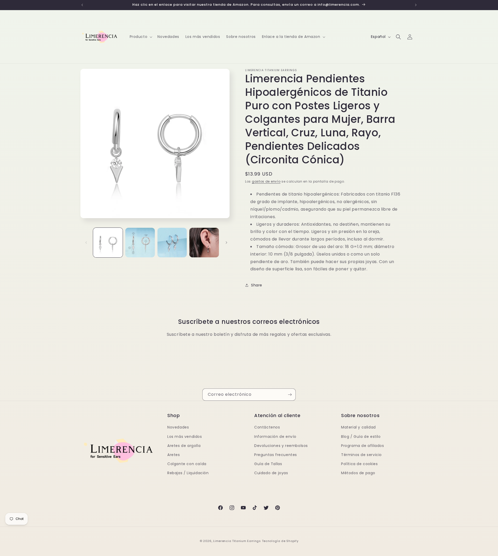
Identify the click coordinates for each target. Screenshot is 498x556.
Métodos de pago (358, 472)
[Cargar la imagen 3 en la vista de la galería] (172, 242)
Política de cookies (359, 463)
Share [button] (256, 285)
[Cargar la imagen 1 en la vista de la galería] (108, 242)
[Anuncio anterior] (82, 5)
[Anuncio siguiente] (415, 5)
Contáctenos (267, 427)
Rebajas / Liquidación (188, 472)
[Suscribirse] (289, 394)
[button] (141, 36)
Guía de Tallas (268, 463)
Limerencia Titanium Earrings (237, 541)
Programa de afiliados (362, 445)
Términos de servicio (361, 454)
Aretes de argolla (183, 445)
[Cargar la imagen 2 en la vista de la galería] (140, 242)
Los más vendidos (184, 436)
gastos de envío (266, 181)
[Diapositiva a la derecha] (226, 242)
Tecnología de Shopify (280, 541)
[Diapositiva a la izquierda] (86, 242)
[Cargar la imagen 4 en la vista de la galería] (204, 242)
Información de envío (275, 436)
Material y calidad (358, 427)
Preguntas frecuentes (275, 454)
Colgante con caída (186, 463)
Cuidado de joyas (271, 472)
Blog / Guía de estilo (361, 436)
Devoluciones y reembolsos (281, 445)
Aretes (173, 454)
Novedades (178, 427)
